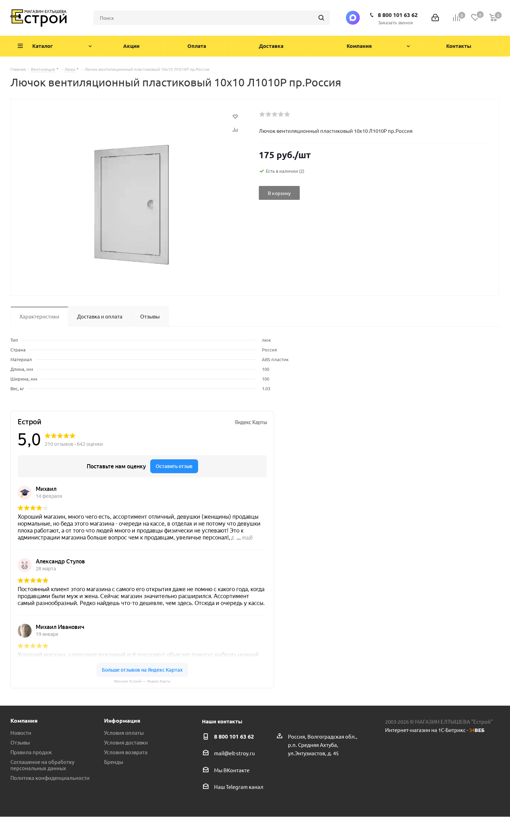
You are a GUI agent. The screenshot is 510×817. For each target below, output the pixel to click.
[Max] (353, 18)
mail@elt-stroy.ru (234, 753)
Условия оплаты (124, 732)
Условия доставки (126, 742)
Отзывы (20, 742)
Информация (122, 720)
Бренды (113, 761)
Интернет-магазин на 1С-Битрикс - (435, 729)
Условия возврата (125, 752)
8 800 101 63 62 (398, 14)
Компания (23, 720)
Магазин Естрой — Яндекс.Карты (142, 681)
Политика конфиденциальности (50, 777)
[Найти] (321, 18)
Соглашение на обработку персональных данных (42, 764)
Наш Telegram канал (238, 786)
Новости (20, 732)
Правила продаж (31, 752)
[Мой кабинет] (435, 18)
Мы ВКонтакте (231, 770)
